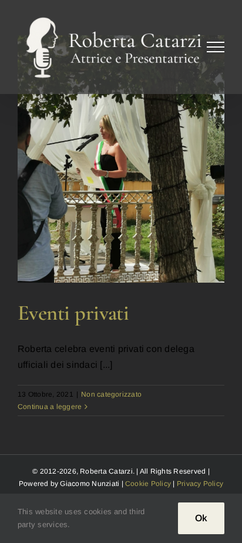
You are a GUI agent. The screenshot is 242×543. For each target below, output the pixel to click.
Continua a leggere (50, 407)
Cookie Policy (148, 484)
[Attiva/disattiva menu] (216, 47)
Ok (201, 518)
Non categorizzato (111, 394)
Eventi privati (73, 313)
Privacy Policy (200, 484)
